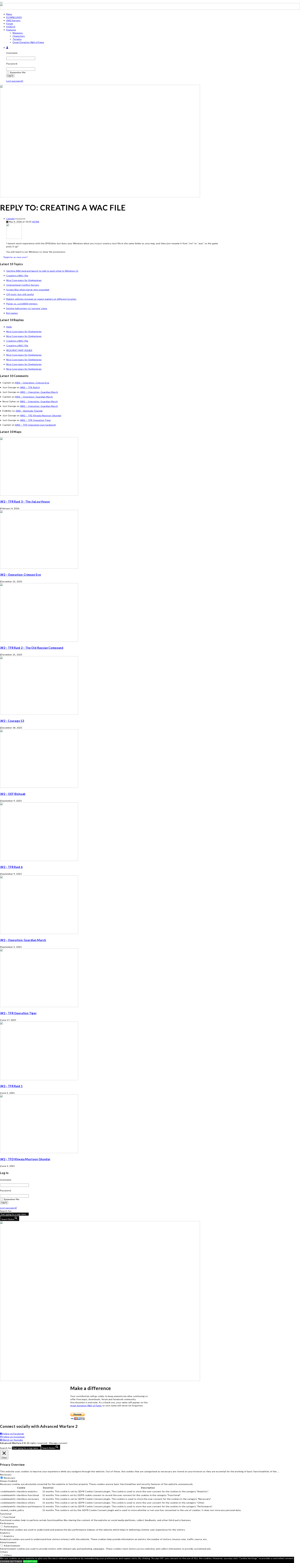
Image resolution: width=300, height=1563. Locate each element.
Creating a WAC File (17, 275)
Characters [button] (18, 36)
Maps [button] (9, 14)
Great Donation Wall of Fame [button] (28, 42)
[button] (7, 47)
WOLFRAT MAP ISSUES (19, 350)
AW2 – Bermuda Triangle (29, 410)
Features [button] (11, 29)
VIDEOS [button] (10, 26)
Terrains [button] (17, 39)
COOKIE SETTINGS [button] (11, 1561)
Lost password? (14, 81)
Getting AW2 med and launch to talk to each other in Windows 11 (42, 271)
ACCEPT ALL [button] (30, 1561)
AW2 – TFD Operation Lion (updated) (35, 425)
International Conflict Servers (22, 285)
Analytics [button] (5, 1532)
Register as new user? (15, 257)
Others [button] (4, 1552)
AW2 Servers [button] (13, 20)
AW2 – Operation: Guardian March (39, 392)
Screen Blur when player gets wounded (27, 289)
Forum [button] (9, 23)
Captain (10, 218)
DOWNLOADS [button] (14, 17)
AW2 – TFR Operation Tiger (35, 420)
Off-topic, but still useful (20, 294)
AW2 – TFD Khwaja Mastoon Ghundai (40, 415)
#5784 (35, 221)
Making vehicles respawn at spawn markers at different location (41, 299)
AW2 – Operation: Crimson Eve (32, 382)
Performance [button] (7, 1523)
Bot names (12, 313)
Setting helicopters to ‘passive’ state (26, 308)
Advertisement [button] (8, 1542)
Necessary (9, 1477)
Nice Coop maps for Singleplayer (24, 280)
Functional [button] (5, 1513)
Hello (9, 326)
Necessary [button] (6, 1474)
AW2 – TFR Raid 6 (30, 387)
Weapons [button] (17, 33)
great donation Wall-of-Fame (86, 1405)
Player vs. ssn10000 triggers (22, 303)
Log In (10, 75)
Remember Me (18, 72)
